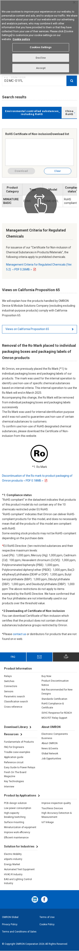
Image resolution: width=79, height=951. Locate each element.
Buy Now (46, 676)
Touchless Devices (52, 808)
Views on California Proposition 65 (27, 329)
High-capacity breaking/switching (15, 815)
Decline (41, 57)
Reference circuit (13, 762)
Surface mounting (14, 822)
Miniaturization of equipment (20, 827)
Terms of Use (47, 917)
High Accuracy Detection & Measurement (57, 815)
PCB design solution (15, 803)
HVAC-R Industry (13, 874)
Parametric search (14, 696)
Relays (8, 676)
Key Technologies (14, 781)
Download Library (16, 727)
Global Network (50, 753)
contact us (19, 634)
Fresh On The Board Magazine (15, 774)
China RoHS (69, 113)
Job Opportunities (51, 758)
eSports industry (13, 859)
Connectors (10, 686)
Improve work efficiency (17, 832)
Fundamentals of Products (19, 741)
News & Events (50, 748)
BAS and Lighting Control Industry (18, 881)
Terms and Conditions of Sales (19, 931)
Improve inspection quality (56, 803)
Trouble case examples (17, 752)
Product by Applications (20, 795)
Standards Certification (54, 699)
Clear (57, 170)
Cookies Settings (40, 47)
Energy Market (12, 864)
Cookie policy (21, 39)
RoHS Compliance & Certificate (53, 705)
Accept (40, 68)
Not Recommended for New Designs (57, 691)
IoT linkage (48, 822)
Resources (11, 734)
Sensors (8, 691)
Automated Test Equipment (19, 869)
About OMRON (50, 743)
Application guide (13, 757)
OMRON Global (10, 917)
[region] (39, 37)
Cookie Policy (47, 924)
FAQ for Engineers (14, 747)
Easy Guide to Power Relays (19, 767)
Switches (9, 681)
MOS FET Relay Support (54, 717)
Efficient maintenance (16, 837)
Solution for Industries (19, 846)
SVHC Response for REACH (57, 712)
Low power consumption (17, 808)
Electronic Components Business (55, 736)
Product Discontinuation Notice (55, 682)
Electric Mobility (13, 854)
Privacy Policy (9, 924)
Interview (9, 786)
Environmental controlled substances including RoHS (32, 113)
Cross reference (13, 706)
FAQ (13, 656)
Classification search (16, 701)
